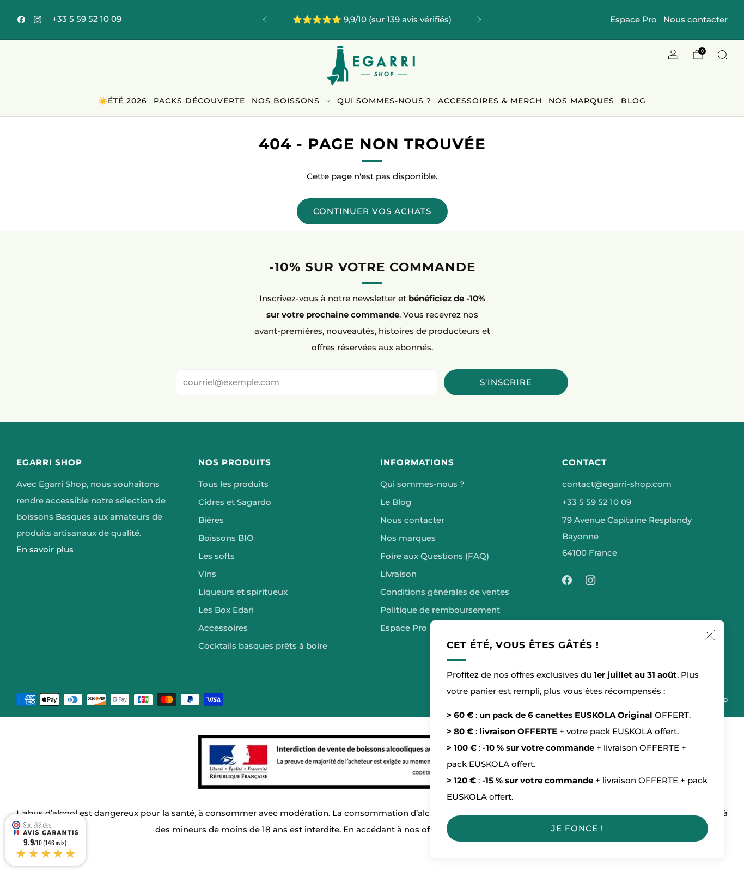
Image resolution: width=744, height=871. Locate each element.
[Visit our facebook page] (21, 19)
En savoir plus (45, 550)
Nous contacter (695, 19)
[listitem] (372, 19)
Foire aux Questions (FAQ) (434, 556)
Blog (633, 101)
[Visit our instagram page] (37, 19)
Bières (211, 520)
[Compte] (673, 54)
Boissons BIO (226, 538)
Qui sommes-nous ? (384, 101)
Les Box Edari (226, 610)
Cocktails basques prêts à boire (262, 646)
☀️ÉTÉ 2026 (122, 101)
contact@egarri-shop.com (617, 484)
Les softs (216, 556)
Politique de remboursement (440, 610)
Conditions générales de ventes (444, 592)
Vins (207, 574)
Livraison (398, 574)
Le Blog (395, 502)
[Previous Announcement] (265, 20)
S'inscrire (506, 382)
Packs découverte (199, 101)
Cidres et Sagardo (234, 502)
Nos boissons (286, 101)
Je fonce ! (577, 828)
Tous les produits (233, 484)
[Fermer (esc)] (709, 635)
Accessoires (223, 628)
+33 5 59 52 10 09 (86, 19)
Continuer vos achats (372, 211)
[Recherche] (722, 54)
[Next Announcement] (479, 20)
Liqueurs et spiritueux (243, 592)
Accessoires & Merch (490, 101)
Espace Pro (633, 19)
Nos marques (581, 101)
